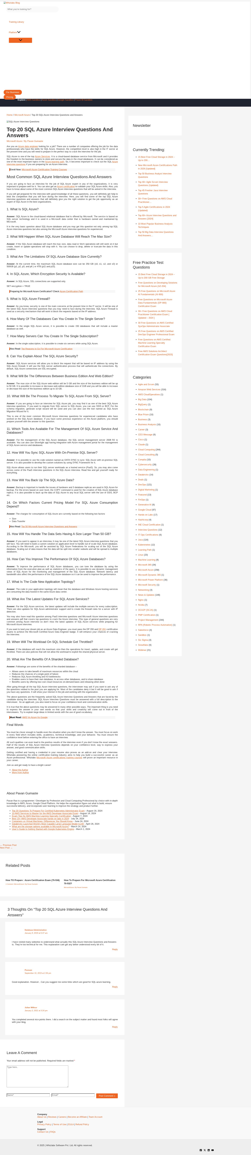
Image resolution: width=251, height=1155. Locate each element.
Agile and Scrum (146, 384)
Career (141, 429)
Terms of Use (59, 1124)
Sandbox (142, 635)
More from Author (20, 772)
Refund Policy (82, 1124)
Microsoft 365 (144, 565)
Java (140, 540)
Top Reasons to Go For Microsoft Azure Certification (46, 349)
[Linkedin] (208, 1150)
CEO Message (145, 434)
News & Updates (146, 595)
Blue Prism (143, 414)
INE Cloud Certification (149, 524)
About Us (41, 1117)
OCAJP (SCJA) (145, 610)
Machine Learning (146, 560)
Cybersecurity (145, 464)
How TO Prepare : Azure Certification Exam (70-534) (33, 880)
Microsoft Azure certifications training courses (59, 757)
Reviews (52, 1117)
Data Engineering (146, 469)
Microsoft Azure (14, 141)
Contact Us (42, 1132)
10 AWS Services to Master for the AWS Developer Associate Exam (45, 813)
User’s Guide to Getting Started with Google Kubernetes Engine (43, 829)
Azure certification (66, 186)
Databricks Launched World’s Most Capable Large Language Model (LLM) (48, 824)
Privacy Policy (44, 1124)
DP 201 (102, 629)
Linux (140, 555)
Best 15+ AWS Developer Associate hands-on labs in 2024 (40, 818)
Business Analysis (147, 424)
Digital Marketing (146, 489)
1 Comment (9, 884)
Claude (141, 444)
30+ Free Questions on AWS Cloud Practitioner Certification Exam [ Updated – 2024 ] (155, 314)
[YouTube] (212, 1150)
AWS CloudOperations (149, 394)
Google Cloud (144, 510)
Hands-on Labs (145, 515)
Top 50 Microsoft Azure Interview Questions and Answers (49, 526)
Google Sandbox (65, 100)
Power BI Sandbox (83, 100)
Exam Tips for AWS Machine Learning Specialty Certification (41, 816)
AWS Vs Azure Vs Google (34, 717)
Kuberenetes (144, 545)
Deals (141, 479)
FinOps (141, 499)
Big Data (142, 399)
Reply (115, 949)
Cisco (141, 439)
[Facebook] (201, 1150)
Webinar (142, 650)
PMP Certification (146, 615)
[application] (19, 32)
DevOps (142, 484)
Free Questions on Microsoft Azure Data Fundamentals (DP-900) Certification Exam (155, 302)
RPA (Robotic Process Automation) (155, 625)
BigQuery (142, 404)
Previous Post (8, 845)
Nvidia (141, 605)
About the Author (20, 770)
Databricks (143, 474)
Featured (142, 494)
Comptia (142, 459)
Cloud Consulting (146, 454)
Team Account (95, 1117)
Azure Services (42, 156)
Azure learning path (54, 161)
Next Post (6, 848)
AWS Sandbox (33, 100)
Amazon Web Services (149, 389)
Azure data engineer (28, 146)
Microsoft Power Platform (150, 580)
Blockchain (143, 409)
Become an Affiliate (77, 1117)
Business (142, 419)
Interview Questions (148, 530)
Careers (62, 1117)
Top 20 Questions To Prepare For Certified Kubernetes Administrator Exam (48, 811)
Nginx (141, 600)
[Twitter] (205, 1150)
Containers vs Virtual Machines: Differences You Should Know (42, 821)
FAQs (53, 1132)
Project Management (148, 620)
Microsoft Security (147, 585)
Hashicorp (143, 519)
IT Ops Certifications (148, 535)
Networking (143, 590)
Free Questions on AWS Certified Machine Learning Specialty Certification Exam (154, 343)
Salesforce (143, 630)
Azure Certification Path (71, 291)
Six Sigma (143, 640)
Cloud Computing (146, 449)
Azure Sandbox (49, 100)
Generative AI (144, 504)
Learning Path (145, 550)
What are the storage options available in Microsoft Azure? (40, 826)
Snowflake (143, 645)
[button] (13, 92)
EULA (71, 1124)
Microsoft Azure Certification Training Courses (44, 169)
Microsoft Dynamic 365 (149, 575)
